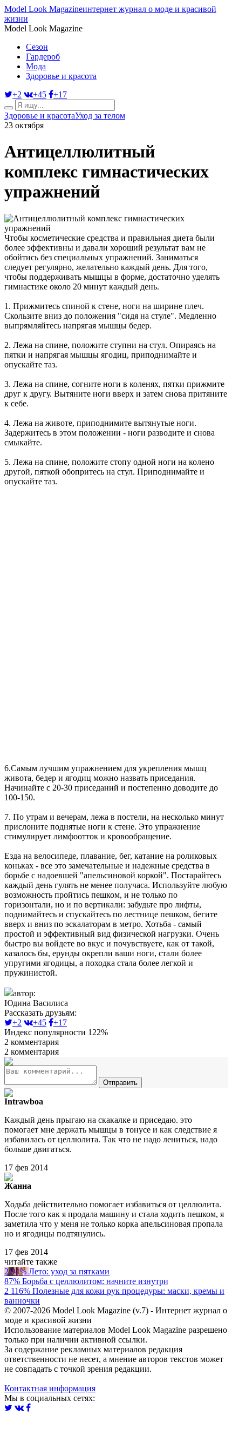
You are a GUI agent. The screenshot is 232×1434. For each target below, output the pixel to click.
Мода (36, 66)
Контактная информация (49, 1388)
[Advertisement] (116, 622)
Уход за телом (100, 115)
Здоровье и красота (61, 76)
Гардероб (43, 56)
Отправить (120, 1082)
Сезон (37, 46)
